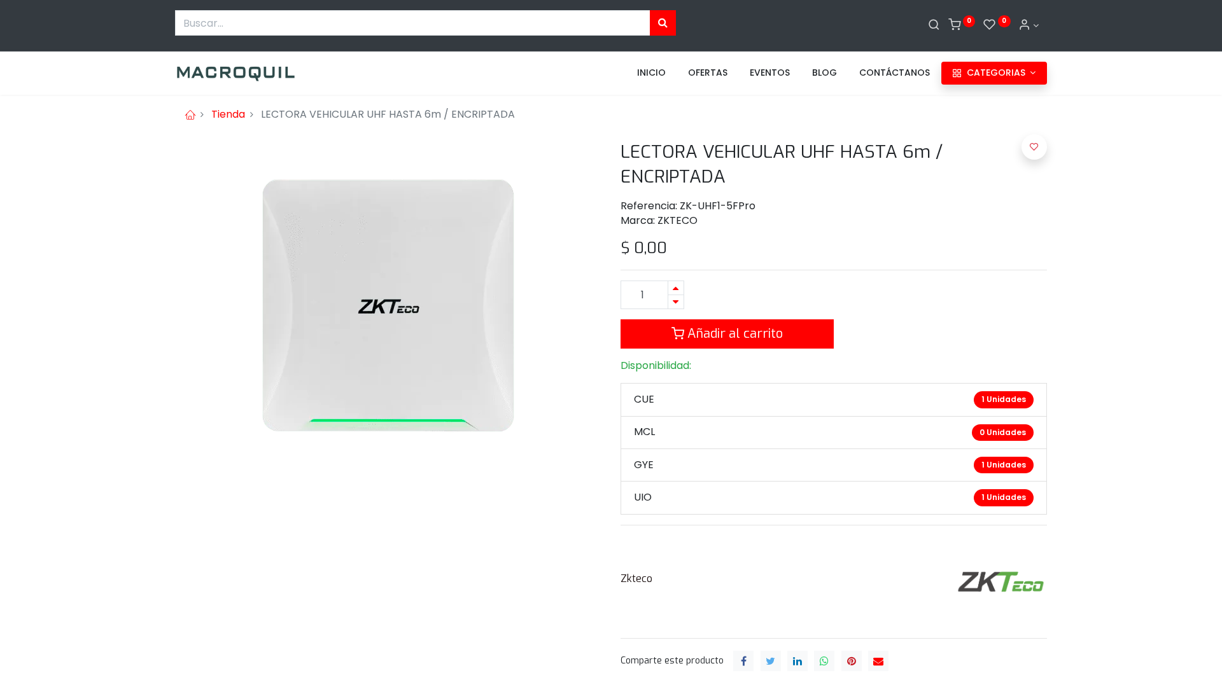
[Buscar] (934, 25)
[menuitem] (651, 73)
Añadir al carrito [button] (733, 333)
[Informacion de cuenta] (1028, 25)
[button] (1034, 147)
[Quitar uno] (676, 302)
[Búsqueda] (663, 23)
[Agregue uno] (676, 288)
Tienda (228, 114)
